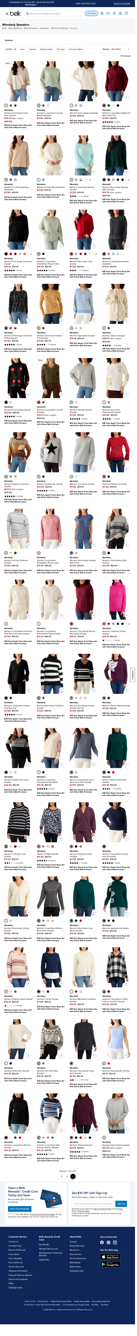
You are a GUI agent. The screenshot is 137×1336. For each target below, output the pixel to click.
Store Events (75, 1254)
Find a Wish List (16, 1262)
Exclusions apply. (83, 1211)
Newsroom (74, 1250)
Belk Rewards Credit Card (49, 1238)
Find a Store (14, 1254)
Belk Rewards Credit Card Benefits (50, 1254)
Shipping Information (18, 1271)
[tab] (9, 41)
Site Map (95, 1305)
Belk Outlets (75, 1266)
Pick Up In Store (76, 49)
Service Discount (16, 1266)
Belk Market (75, 1262)
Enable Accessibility (122, 3)
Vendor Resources (78, 1258)
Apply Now (31, 4)
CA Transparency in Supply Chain (76, 1305)
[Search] (27, 13)
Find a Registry (15, 1258)
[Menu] (7, 14)
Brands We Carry (77, 1246)
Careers (73, 1241)
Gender (32, 49)
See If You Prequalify (19, 1209)
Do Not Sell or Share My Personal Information (42, 1305)
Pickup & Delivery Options (20, 1275)
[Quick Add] (28, 97)
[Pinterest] (108, 1242)
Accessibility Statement (101, 1301)
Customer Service (18, 1236)
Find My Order (15, 1246)
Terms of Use (30, 1301)
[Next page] (73, 1176)
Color (22, 49)
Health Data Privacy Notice (61, 1301)
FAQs (11, 1283)
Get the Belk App (109, 1250)
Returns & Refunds (17, 1250)
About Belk (75, 1236)
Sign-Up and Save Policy (102, 1209)
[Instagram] (115, 1242)
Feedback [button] (105, 1305)
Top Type (61, 49)
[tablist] (67, 40)
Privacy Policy (43, 1301)
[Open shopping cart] (126, 13)
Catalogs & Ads (15, 1287)
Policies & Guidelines (18, 1279)
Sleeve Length (46, 49)
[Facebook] (102, 1242)
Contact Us (14, 1241)
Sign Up (121, 1203)
